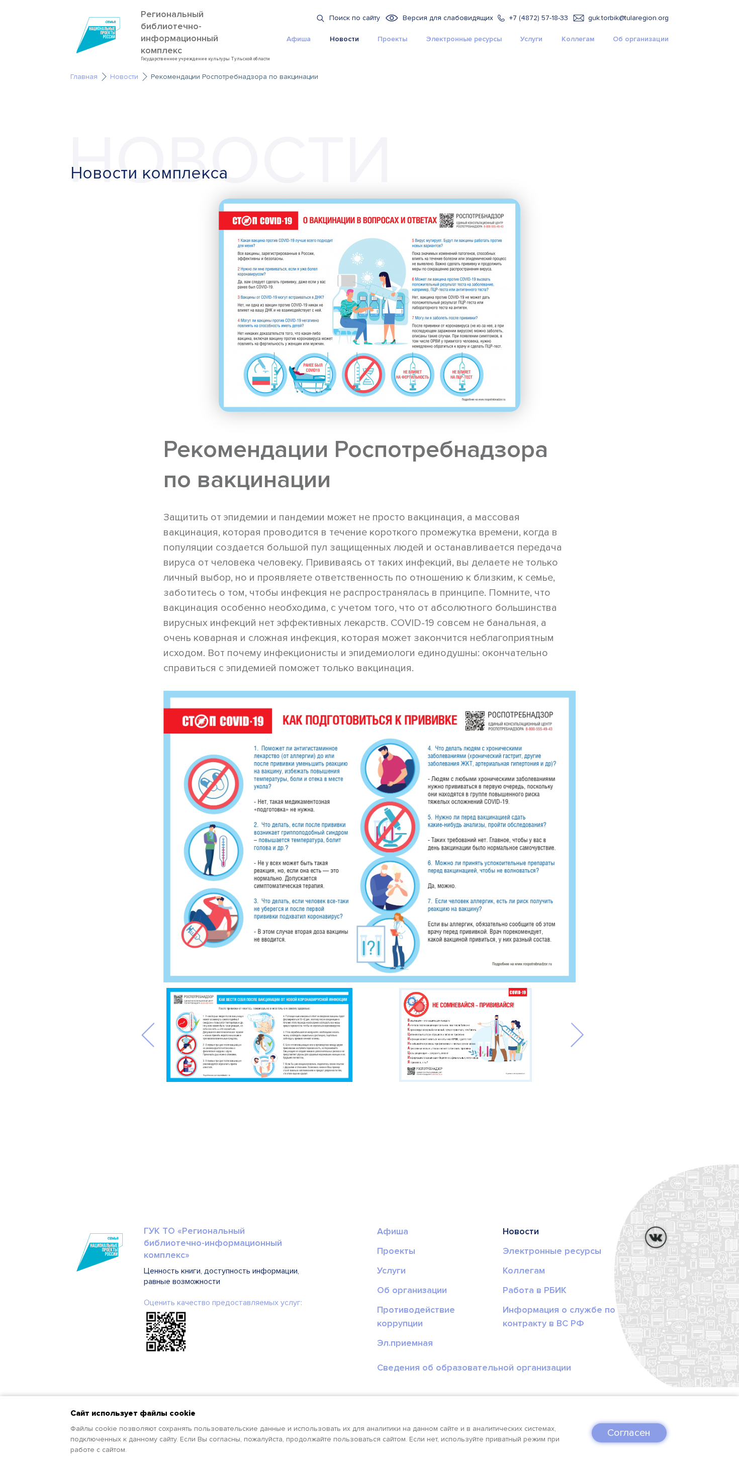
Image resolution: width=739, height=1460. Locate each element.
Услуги (531, 39)
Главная (84, 76)
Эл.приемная (405, 1342)
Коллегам (578, 39)
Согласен (629, 1433)
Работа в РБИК (535, 1290)
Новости (344, 39)
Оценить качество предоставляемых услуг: (223, 1303)
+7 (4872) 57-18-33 (538, 18)
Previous (147, 1034)
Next (577, 1034)
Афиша (299, 39)
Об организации (641, 39)
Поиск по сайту (354, 18)
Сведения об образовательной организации (474, 1367)
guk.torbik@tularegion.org (628, 18)
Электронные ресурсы (464, 39)
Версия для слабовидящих (448, 18)
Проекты (392, 39)
